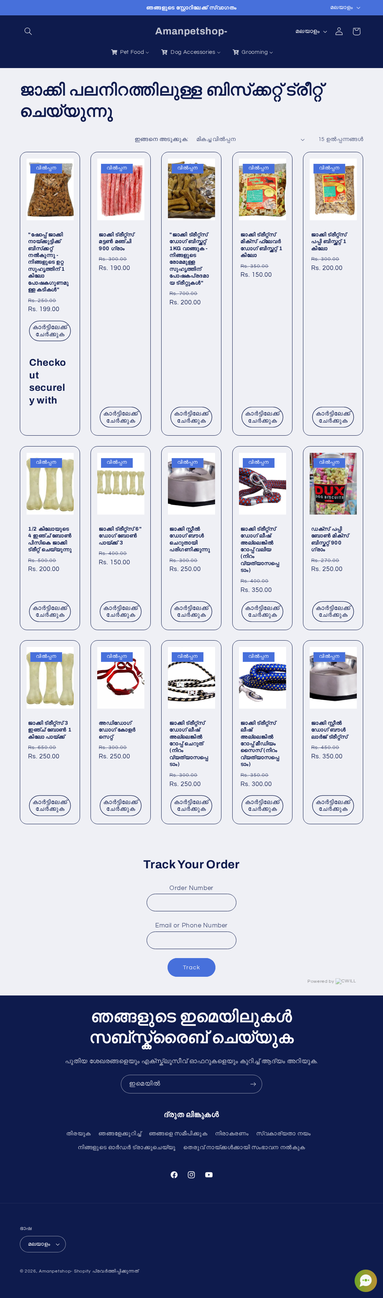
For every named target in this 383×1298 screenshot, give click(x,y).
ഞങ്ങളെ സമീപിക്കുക (178, 1133)
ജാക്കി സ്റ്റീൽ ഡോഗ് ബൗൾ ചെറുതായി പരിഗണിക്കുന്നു (189, 539)
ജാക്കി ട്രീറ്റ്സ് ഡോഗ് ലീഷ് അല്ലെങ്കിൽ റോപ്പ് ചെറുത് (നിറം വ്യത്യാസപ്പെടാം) (188, 743)
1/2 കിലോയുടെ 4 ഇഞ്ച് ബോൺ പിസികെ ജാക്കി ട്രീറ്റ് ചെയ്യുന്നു (49, 539)
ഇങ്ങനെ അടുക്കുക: (162, 139)
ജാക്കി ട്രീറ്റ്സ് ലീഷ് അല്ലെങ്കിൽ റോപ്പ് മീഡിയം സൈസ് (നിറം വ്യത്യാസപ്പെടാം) (259, 743)
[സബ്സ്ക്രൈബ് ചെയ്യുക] (253, 1084)
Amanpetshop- (56, 1271)
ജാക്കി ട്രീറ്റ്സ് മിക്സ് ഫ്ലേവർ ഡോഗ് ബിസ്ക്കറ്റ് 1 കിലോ (261, 244)
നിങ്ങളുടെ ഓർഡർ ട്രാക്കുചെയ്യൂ (127, 1147)
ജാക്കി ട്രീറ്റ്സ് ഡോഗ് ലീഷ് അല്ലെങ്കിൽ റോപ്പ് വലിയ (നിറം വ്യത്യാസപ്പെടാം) (259, 549)
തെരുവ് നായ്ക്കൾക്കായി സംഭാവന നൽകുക (244, 1147)
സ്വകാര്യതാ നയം (283, 1133)
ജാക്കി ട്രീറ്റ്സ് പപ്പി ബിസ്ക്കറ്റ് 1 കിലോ (329, 241)
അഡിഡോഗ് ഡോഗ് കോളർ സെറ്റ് (117, 730)
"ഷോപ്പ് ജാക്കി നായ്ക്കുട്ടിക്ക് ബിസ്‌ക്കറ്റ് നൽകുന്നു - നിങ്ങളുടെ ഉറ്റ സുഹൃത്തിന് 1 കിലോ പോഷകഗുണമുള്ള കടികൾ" (48, 261)
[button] (28, 31)
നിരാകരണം (232, 1133)
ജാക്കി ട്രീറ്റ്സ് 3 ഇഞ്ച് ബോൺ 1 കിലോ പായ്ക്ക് (49, 730)
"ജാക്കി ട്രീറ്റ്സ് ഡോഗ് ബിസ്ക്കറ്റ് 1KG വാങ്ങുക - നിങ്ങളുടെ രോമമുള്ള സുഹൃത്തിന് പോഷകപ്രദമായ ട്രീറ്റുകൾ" (189, 258)
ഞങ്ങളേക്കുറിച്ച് (119, 1133)
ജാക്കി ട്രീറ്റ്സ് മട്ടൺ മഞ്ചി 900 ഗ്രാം (116, 241)
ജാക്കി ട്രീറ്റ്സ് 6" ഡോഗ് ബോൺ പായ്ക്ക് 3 (120, 536)
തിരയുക (78, 1133)
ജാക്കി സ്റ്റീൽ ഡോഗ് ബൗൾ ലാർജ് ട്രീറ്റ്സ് (329, 730)
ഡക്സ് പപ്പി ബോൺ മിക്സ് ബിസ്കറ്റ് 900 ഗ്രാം (330, 539)
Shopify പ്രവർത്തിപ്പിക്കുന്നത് (106, 1271)
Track (191, 967)
